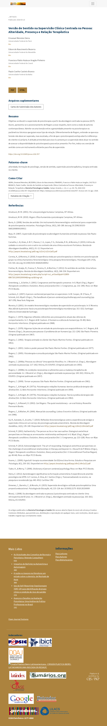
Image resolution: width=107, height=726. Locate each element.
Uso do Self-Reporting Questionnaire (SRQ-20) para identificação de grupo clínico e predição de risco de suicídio (30, 588)
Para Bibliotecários (64, 560)
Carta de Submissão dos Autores (26, 107)
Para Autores (61, 556)
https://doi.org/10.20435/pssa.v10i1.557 (24, 154)
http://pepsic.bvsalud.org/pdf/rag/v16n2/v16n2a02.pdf (68, 426)
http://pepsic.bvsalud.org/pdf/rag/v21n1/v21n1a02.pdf (32, 251)
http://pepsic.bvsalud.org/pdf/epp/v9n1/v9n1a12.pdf (67, 463)
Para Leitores (61, 553)
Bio (9, 44)
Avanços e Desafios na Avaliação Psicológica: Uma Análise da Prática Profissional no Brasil (29, 601)
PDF (12, 90)
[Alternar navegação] (92, 3)
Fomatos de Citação (20, 196)
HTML (22, 90)
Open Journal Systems (18, 619)
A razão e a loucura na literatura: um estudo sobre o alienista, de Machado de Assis (31, 576)
